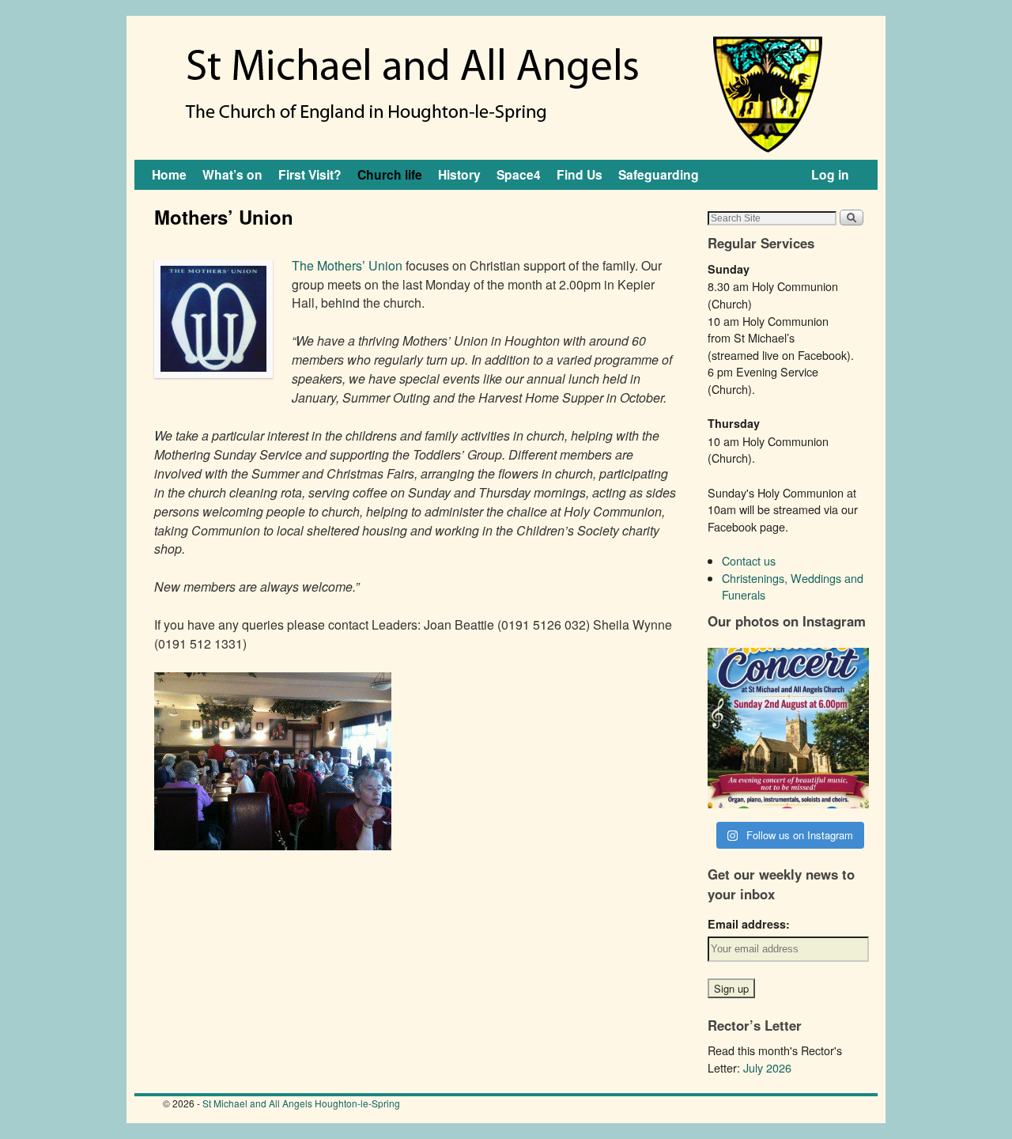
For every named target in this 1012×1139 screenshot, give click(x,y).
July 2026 (767, 1067)
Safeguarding (658, 174)
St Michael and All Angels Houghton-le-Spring (301, 1103)
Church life (389, 174)
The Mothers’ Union (347, 265)
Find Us (579, 174)
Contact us (749, 560)
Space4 (519, 174)
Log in (830, 174)
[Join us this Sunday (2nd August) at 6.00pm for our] (788, 728)
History (459, 174)
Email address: (749, 924)
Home (169, 174)
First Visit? (310, 174)
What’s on (232, 174)
